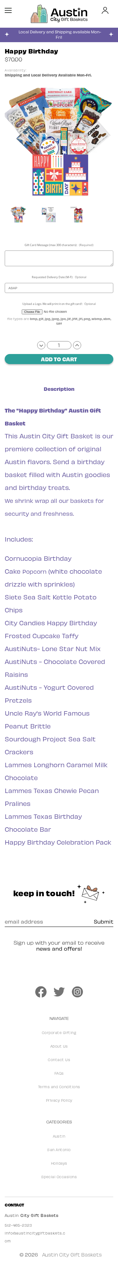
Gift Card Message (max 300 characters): (59, 245)
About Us (59, 1046)
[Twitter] (59, 992)
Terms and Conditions (59, 1087)
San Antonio (59, 1150)
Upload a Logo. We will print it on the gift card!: (59, 304)
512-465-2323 (18, 1225)
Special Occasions (59, 1177)
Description (59, 388)
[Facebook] (41, 992)
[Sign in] (105, 11)
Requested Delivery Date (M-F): (59, 277)
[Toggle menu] (12, 9)
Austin (59, 1136)
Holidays (59, 1163)
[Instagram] (77, 992)
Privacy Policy (59, 1100)
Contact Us (59, 1060)
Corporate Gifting (59, 1033)
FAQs (59, 1073)
